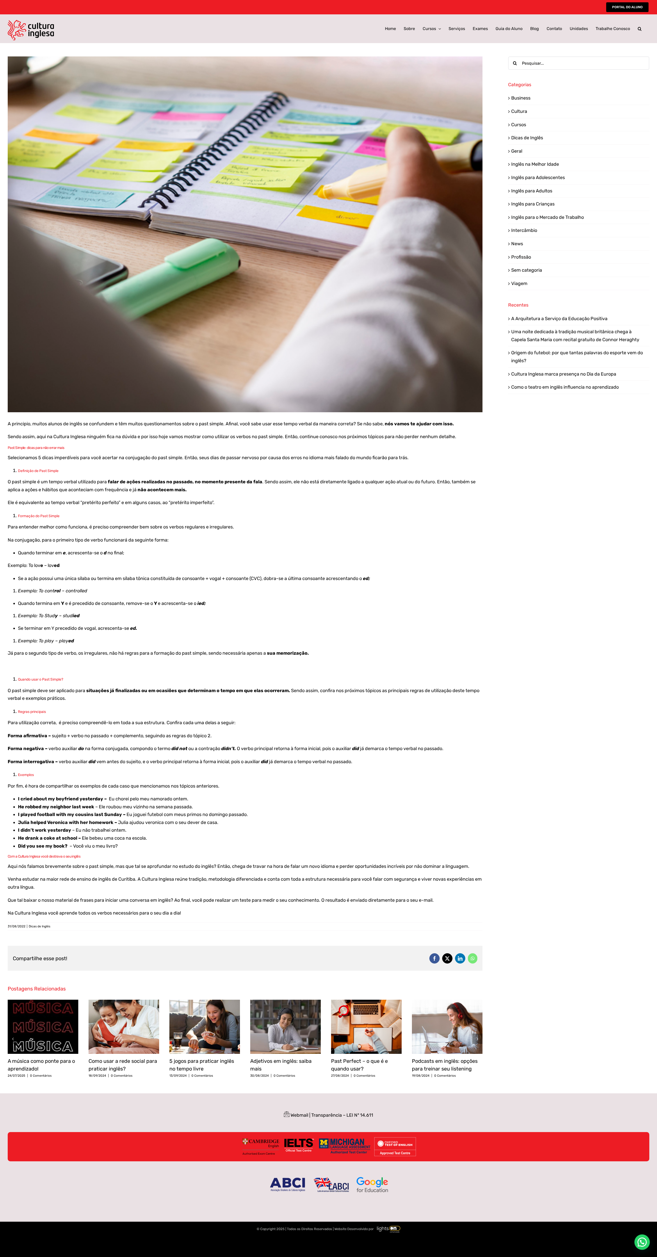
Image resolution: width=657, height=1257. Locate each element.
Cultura (519, 111)
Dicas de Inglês (39, 926)
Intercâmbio (524, 230)
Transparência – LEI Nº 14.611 (342, 1115)
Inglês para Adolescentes (538, 177)
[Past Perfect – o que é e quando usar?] (366, 1002)
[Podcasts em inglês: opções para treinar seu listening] (447, 1002)
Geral (516, 151)
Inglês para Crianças (533, 204)
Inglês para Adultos (531, 191)
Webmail (299, 1115)
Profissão (521, 257)
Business (520, 98)
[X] (447, 958)
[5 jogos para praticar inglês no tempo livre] (204, 1002)
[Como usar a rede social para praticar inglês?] (124, 1002)
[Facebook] (434, 958)
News (517, 244)
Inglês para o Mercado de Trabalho (547, 217)
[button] (640, 29)
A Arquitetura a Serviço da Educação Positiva (559, 318)
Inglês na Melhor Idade (535, 164)
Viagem (519, 283)
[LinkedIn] (460, 958)
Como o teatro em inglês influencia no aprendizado (565, 387)
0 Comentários (41, 1075)
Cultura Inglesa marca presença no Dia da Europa (563, 374)
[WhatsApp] (472, 958)
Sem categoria (526, 270)
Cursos (518, 124)
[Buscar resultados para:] (578, 63)
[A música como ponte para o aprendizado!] (43, 1002)
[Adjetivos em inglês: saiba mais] (285, 1002)
